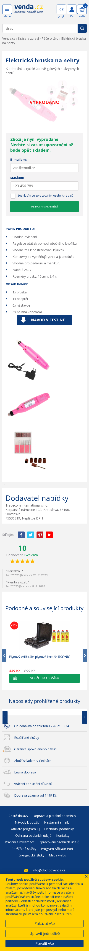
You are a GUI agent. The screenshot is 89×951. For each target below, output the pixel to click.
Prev (8, 717)
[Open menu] (7, 9)
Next (82, 717)
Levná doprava (25, 772)
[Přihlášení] (71, 9)
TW (30, 535)
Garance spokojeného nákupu (36, 749)
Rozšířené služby (26, 737)
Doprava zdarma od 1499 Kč (35, 795)
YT (49, 535)
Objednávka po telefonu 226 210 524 (41, 726)
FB (21, 535)
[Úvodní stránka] (28, 12)
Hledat (82, 28)
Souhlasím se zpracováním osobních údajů (45, 196)
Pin (40, 535)
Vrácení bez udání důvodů (33, 784)
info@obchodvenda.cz (49, 870)
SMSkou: (17, 178)
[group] (44, 651)
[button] (44, 678)
